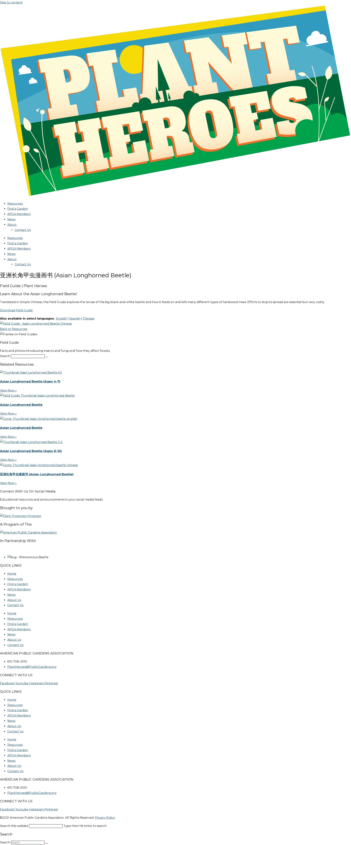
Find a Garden (17, 208)
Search (5, 356)
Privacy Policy (105, 817)
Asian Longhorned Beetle (21, 404)
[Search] (47, 843)
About (12, 224)
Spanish (74, 318)
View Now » (8, 390)
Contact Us (23, 230)
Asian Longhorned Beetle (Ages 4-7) (30, 381)
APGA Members (19, 214)
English (61, 318)
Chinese (88, 318)
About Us (14, 600)
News (11, 219)
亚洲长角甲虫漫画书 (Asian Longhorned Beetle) (36, 474)
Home (11, 573)
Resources (15, 203)
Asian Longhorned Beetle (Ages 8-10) (31, 451)
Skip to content (11, 2)
